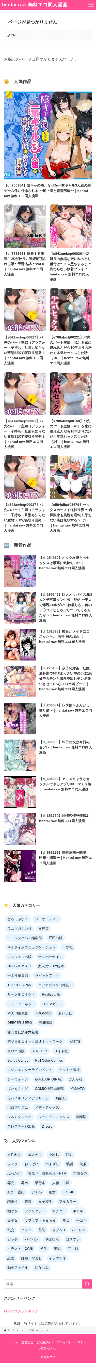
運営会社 (27, 1342)
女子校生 (45, 1201)
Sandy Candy (17, 1060)
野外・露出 (16, 1192)
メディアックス (47, 1107)
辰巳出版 (56, 938)
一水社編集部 (17, 975)
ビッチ (12, 1239)
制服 (83, 1164)
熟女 (66, 1220)
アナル (37, 1192)
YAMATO (78, 1089)
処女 (52, 1192)
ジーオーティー (47, 919)
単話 (69, 1164)
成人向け (35, 1155)
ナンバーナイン (50, 957)
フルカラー (67, 1201)
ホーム (14, 1342)
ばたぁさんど (17, 1089)
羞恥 (41, 1230)
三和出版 (46, 1023)
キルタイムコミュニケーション (31, 947)
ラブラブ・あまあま (40, 1220)
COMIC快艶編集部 (49, 1089)
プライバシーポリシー (71, 1342)
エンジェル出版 (19, 957)
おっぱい (31, 1164)
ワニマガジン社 (19, 929)
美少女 (12, 1220)
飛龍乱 (61, 1098)
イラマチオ (57, 1258)
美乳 (57, 1249)
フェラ (12, 1164)
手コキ (81, 1220)
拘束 (28, 1201)
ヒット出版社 (69, 1070)
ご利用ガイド (45, 1342)
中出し (54, 1155)
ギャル (78, 1211)
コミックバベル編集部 (24, 938)
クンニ (26, 1230)
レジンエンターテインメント (29, 1070)
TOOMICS (43, 1013)
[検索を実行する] (87, 1284)
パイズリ (52, 1164)
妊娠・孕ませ (31, 1258)
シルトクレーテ (19, 1117)
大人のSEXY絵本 (51, 966)
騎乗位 (12, 1201)
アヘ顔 (73, 1249)
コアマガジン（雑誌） (55, 985)
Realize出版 (51, 994)
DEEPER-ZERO (19, 1023)
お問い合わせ (48, 1348)
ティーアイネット (21, 1004)
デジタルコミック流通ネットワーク (35, 1041)
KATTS (74, 1041)
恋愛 (10, 1258)
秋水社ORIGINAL (48, 1079)
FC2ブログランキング (21, 1311)
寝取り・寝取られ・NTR (47, 1173)
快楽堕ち (52, 1239)
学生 (43, 1249)
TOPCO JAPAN (19, 985)
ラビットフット (47, 975)
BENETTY (39, 1051)
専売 (10, 1183)
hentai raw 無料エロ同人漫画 (34, 4)
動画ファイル (17, 1267)
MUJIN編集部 (17, 1013)
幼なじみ (42, 1267)
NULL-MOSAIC (19, 966)
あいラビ (65, 1013)
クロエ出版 (16, 1051)
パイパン (31, 1239)
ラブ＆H (58, 1230)
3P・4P (68, 1192)
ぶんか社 (75, 1079)
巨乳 (69, 1155)
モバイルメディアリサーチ (28, 1098)
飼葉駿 (81, 1117)
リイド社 (61, 1051)
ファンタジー (35, 1211)
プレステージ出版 (21, 1126)
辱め (24, 1183)
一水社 (68, 947)
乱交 (10, 1230)
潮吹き (12, 1211)
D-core (47, 1126)
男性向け (14, 1155)
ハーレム (79, 1230)
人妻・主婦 (60, 1183)
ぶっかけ (14, 1173)
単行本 (40, 1183)
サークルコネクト (21, 994)
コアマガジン (52, 1004)
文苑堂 (43, 929)
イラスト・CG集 (20, 1249)
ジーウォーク (17, 1079)
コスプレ (73, 1239)
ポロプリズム (17, 1107)
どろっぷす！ (17, 919)
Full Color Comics (49, 1060)
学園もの (80, 1173)
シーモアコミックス (53, 1117)
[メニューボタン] (91, 5)
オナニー (59, 1211)
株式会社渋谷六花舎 (22, 1032)
